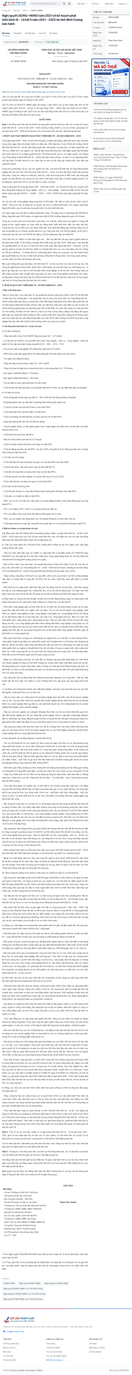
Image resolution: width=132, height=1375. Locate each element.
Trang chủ (6, 10)
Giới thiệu (93, 1343)
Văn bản (81, 4)
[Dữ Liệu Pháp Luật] (19, 1319)
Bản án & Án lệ (9, 1348)
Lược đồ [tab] (42, 33)
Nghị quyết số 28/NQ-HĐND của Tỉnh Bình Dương (24, 1294)
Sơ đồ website (95, 1352)
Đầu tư (25, 10)
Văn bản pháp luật (11, 1343)
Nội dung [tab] (6, 33)
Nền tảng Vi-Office (97, 1348)
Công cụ (122, 4)
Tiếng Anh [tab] (17, 33)
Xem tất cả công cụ (54, 1360)
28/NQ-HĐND (9, 1283)
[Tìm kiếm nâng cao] (69, 4)
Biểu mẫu (109, 4)
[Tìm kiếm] (64, 4)
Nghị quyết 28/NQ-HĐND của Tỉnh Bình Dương (23, 1288)
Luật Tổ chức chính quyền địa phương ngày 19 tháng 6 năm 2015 (36, 92)
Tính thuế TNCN (53, 1348)
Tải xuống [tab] (53, 33)
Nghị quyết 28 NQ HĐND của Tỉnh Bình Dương (23, 1299)
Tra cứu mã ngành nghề (56, 1356)
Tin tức (95, 4)
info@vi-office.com (15, 1331)
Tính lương (50, 1343)
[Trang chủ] (14, 3)
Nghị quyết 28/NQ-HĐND (29, 1283)
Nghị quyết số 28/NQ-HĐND (56, 1283)
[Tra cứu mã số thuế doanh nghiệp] (110, 77)
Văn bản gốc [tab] (30, 33)
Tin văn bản (8, 1356)
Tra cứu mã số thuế (54, 1352)
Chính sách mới (9, 1360)
